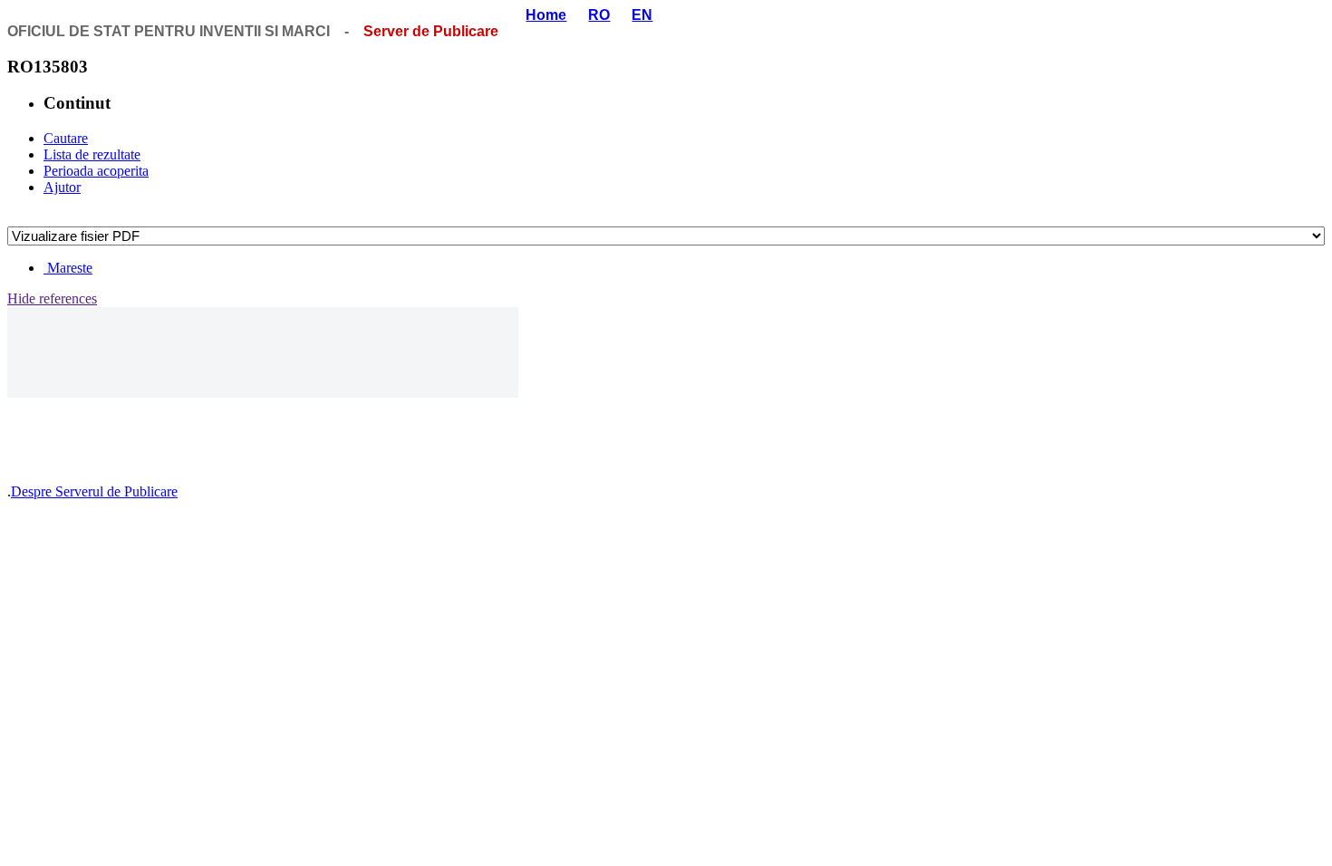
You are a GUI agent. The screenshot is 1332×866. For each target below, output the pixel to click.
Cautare (65, 138)
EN (642, 15)
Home (546, 15)
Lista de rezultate (91, 154)
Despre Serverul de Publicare (94, 491)
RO (599, 15)
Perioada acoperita (96, 170)
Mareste (67, 267)
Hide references (52, 298)
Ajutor (62, 187)
